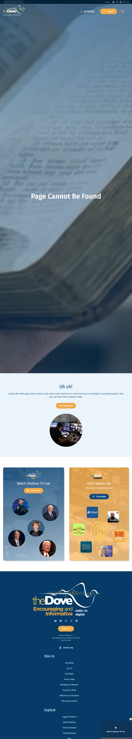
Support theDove (69, 717)
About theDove (69, 722)
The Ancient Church (69, 701)
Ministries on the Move (69, 695)
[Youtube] (113, 2)
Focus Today (69, 679)
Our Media (69, 663)
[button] (131, 719)
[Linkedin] (121, 2)
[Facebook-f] (117, 2)
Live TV (69, 668)
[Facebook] (60, 621)
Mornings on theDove (69, 684)
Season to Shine (69, 690)
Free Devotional (69, 727)
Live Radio (69, 674)
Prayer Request (69, 733)
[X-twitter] (128, 2)
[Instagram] (124, 2)
